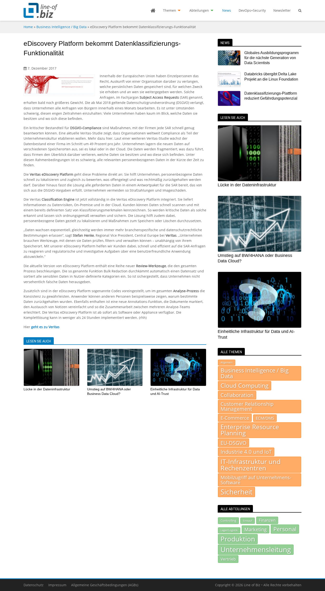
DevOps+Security (252, 10)
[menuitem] (153, 10)
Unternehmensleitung (256, 549)
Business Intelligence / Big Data (61, 27)
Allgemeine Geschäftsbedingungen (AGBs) (104, 585)
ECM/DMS (265, 418)
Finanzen (267, 520)
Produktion (238, 538)
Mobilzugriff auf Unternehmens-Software (256, 479)
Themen (169, 10)
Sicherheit (236, 492)
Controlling (228, 520)
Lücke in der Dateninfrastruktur (47, 389)
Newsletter (282, 10)
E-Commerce (235, 417)
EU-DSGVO (233, 442)
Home (28, 27)
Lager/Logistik (229, 530)
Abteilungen (199, 10)
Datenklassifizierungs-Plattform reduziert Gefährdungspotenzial (270, 95)
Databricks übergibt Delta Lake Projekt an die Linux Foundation (271, 76)
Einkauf (247, 520)
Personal (284, 529)
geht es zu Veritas (45, 327)
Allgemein (227, 362)
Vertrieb (228, 559)
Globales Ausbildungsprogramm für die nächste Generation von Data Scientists (271, 58)
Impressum (57, 585)
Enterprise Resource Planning (250, 430)
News (226, 10)
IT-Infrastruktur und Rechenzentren (251, 464)
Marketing (255, 529)
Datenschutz (34, 585)
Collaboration (237, 395)
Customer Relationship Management (247, 406)
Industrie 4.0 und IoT (246, 451)
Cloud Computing (245, 385)
